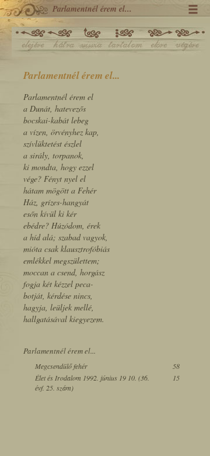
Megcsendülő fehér (61, 366)
